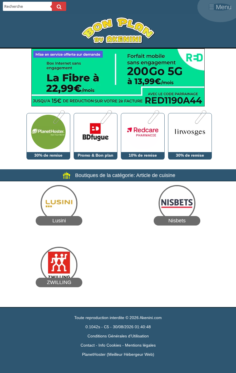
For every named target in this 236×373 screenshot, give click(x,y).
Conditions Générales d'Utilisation (118, 336)
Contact (88, 345)
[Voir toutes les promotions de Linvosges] (200, 122)
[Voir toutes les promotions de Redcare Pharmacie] (153, 122)
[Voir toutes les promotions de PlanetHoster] (59, 122)
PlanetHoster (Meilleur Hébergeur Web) (118, 354)
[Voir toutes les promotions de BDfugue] (106, 122)
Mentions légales (140, 345)
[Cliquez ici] (118, 105)
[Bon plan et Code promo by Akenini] (118, 42)
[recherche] (59, 6)
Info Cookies (109, 345)
